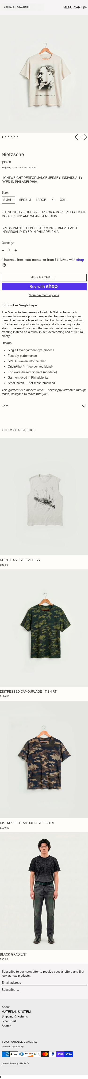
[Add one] (15, 250)
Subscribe (8, 989)
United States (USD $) (14, 1063)
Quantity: (8, 243)
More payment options (44, 295)
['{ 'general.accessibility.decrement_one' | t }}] (2, 250)
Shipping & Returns (15, 1016)
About (6, 1007)
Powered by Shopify (12, 1046)
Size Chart (9, 1021)
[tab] (2, 137)
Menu (67, 7)
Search (6, 1026)
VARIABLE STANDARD (23, 1042)
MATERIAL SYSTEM (16, 1012)
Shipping (6, 167)
